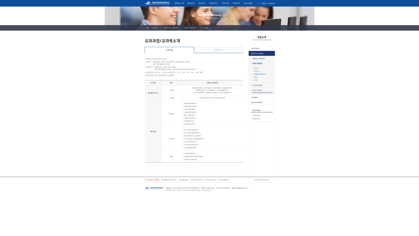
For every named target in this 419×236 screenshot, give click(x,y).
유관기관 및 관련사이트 (261, 180)
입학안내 (190, 3)
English (263, 3)
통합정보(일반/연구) (170, 180)
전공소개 (201, 3)
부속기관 (225, 3)
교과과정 (169, 50)
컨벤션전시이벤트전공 (258, 58)
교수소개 (256, 71)
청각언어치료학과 (256, 102)
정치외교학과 (255, 48)
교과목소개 (218, 50)
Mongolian (271, 3)
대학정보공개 (198, 180)
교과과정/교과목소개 (259, 74)
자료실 (256, 77)
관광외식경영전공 (257, 63)
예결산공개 (185, 180)
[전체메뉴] (258, 3)
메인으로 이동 (147, 28)
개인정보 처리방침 (153, 180)
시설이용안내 (224, 180)
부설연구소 (213, 3)
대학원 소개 (179, 3)
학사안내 (236, 3)
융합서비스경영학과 (257, 53)
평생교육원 (256, 115)
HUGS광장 (248, 3)
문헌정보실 (256, 119)
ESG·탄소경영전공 (257, 85)
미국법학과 (254, 97)
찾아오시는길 (211, 180)
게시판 (256, 80)
